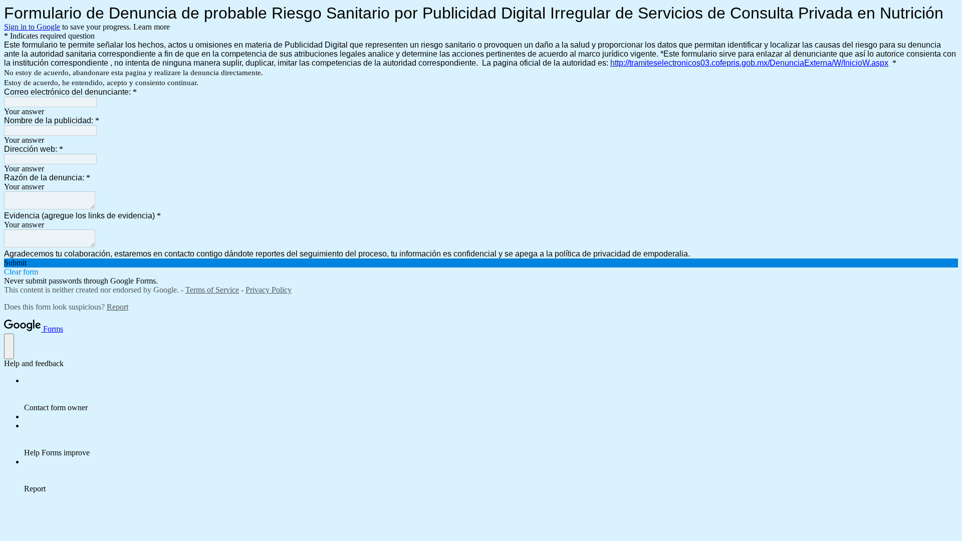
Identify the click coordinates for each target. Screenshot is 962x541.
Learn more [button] (151, 27)
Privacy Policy (269, 290)
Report (117, 307)
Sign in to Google (32, 27)
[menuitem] (491, 394)
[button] (481, 262)
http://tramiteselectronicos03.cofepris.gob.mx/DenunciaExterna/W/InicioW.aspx (749, 63)
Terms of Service (212, 290)
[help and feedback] (9, 346)
